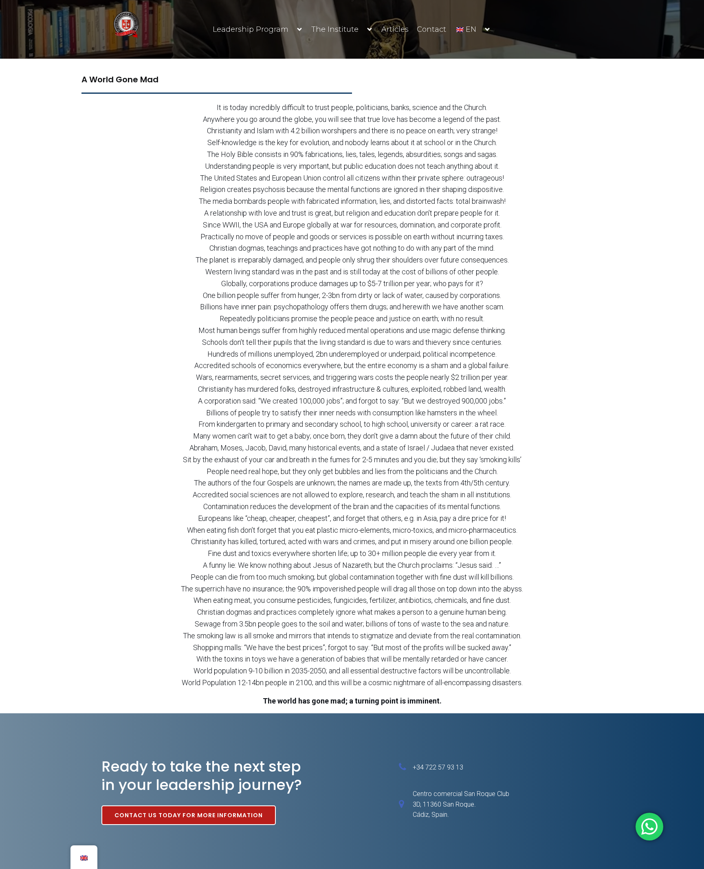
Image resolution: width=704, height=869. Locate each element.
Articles (395, 29)
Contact (431, 29)
